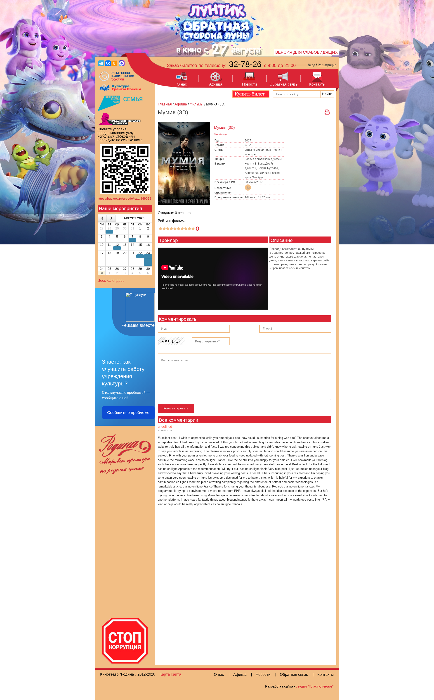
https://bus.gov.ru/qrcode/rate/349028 (124, 198)
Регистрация (327, 65)
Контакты (317, 84)
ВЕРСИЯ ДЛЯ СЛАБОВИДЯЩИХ (306, 52)
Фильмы (196, 104)
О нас (182, 84)
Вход (311, 65)
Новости (249, 84)
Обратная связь (283, 84)
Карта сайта (170, 674)
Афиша (215, 84)
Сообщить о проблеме (128, 412)
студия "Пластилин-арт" (314, 686)
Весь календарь (111, 280)
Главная (165, 104)
